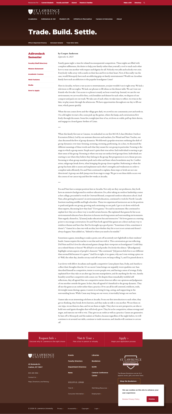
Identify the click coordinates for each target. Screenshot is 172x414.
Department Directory (77, 367)
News (70, 373)
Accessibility (72, 408)
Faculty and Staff (62, 2)
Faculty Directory (75, 361)
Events (71, 355)
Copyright (85, 408)
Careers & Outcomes (104, 19)
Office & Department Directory (37, 42)
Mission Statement (35, 69)
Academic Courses (35, 74)
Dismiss (152, 399)
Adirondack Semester (56, 42)
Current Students (47, 2)
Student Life (64, 19)
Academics (32, 19)
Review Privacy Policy (130, 399)
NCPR (94, 367)
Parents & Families (86, 2)
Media (30, 85)
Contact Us (32, 377)
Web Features (34, 79)
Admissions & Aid (48, 19)
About (119, 19)
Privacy (59, 408)
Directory (138, 2)
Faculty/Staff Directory (37, 63)
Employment (96, 394)
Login (96, 408)
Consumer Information (76, 394)
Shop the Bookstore (128, 381)
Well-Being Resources (99, 388)
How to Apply (34, 90)
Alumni (74, 2)
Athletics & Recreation (82, 19)
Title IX (70, 388)
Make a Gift (128, 2)
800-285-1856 (33, 373)
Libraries (95, 355)
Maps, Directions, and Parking (38, 381)
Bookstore (96, 361)
